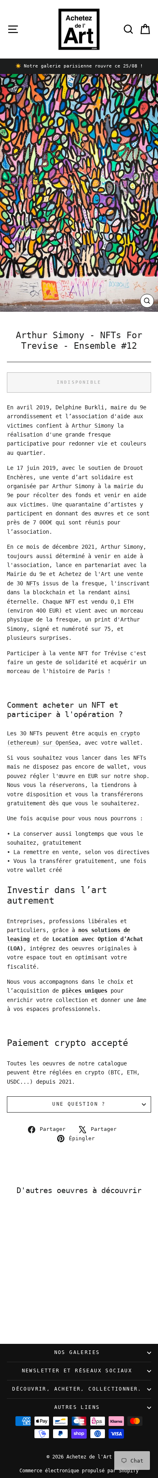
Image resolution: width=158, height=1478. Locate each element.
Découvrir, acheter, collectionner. (77, 1389)
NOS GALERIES (77, 1352)
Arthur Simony (93, 425)
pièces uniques (84, 990)
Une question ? (79, 1104)
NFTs (32, 583)
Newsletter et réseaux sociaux (77, 1371)
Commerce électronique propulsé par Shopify (79, 1471)
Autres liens (77, 1407)
